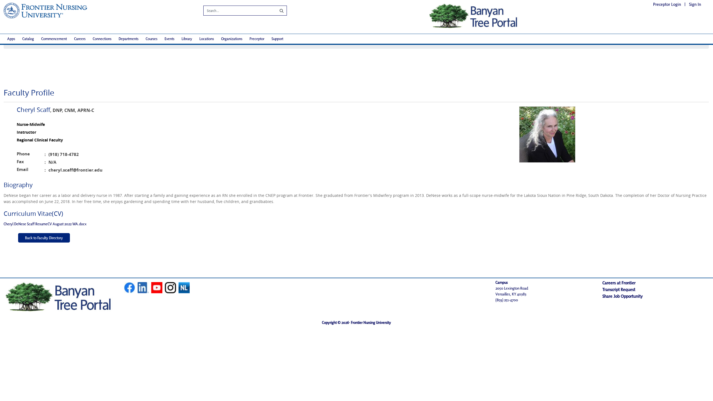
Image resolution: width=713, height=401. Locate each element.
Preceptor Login (667, 4)
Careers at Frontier (619, 283)
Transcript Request (618, 289)
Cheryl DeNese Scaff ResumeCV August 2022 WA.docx (45, 223)
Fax (20, 161)
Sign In (695, 4)
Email (22, 169)
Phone (23, 153)
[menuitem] (11, 39)
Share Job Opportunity (622, 296)
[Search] (277, 10)
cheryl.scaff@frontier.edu (75, 170)
